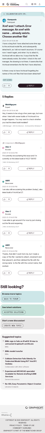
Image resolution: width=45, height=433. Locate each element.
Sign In (40, 4)
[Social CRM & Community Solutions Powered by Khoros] (6, 414)
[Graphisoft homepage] (34, 408)
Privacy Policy (16, 425)
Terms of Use (28, 425)
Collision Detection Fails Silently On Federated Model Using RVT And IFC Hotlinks (21, 361)
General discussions (12, 379)
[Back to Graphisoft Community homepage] (13, 4)
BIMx (7, 347)
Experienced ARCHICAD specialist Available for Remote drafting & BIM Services (20, 374)
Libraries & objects (11, 387)
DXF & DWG (7, 80)
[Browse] (4, 4)
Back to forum (11, 299)
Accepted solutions (14, 312)
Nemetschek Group (34, 431)
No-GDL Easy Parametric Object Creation (23, 384)
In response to (14, 143)
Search (26, 4)
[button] (4, 86)
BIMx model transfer (14, 351)
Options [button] (41, 13)
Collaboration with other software (17, 367)
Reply (31, 86)
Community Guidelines (22, 428)
